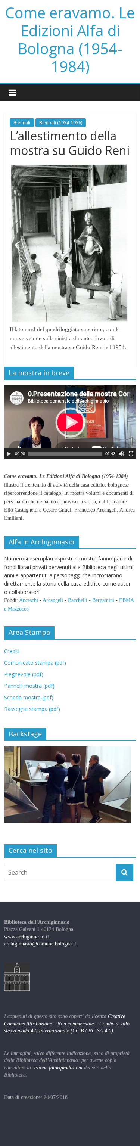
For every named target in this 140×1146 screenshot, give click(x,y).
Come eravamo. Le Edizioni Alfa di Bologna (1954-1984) (70, 39)
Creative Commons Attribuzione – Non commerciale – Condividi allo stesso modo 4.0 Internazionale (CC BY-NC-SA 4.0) (67, 1023)
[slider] (65, 454)
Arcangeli (53, 600)
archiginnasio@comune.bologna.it (40, 944)
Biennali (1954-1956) (60, 122)
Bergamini (103, 600)
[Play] (9, 454)
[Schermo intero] (131, 454)
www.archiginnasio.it (26, 937)
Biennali (21, 122)
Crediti (11, 651)
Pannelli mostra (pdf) (29, 685)
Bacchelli (77, 600)
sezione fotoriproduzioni (57, 1068)
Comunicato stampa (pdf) (35, 662)
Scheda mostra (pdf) (28, 697)
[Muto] (121, 454)
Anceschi (28, 600)
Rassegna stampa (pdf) (32, 708)
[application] (70, 422)
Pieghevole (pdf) (23, 674)
